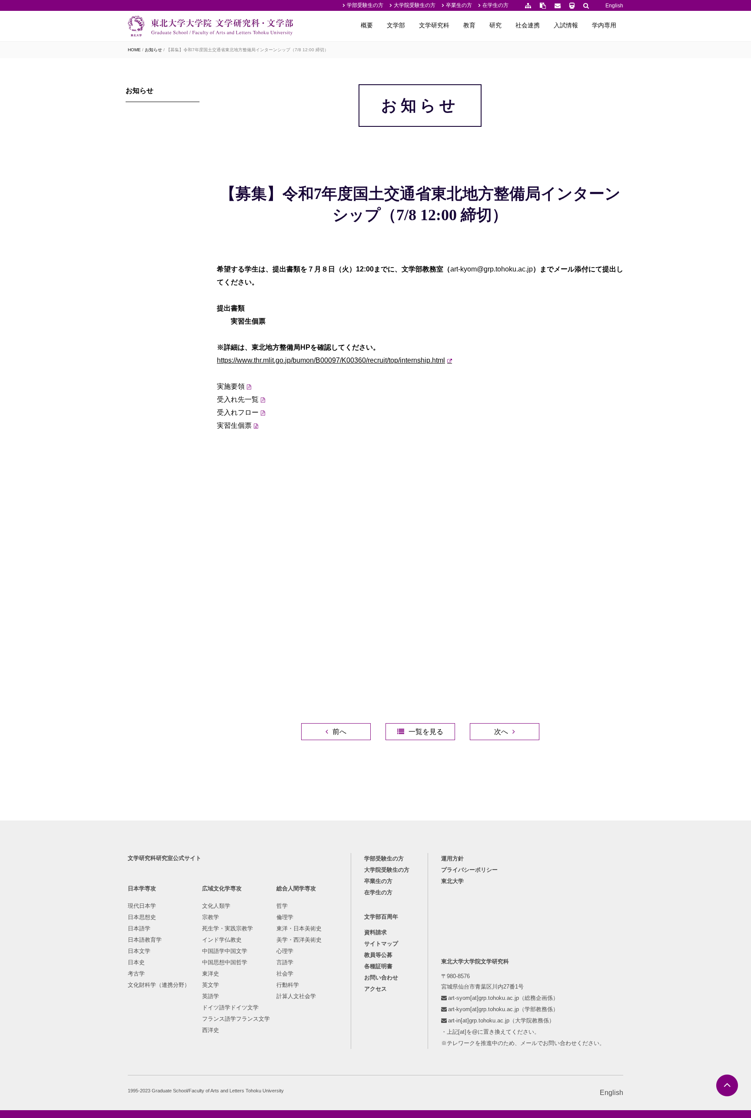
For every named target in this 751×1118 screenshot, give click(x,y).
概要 (367, 25)
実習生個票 (234, 425)
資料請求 (375, 932)
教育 (469, 25)
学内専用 (604, 25)
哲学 (282, 906)
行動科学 (287, 985)
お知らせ (153, 49)
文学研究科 (434, 25)
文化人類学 (216, 906)
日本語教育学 (145, 939)
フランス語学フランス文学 (236, 1018)
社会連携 (527, 25)
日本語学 (139, 928)
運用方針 (452, 858)
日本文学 (139, 951)
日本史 (136, 962)
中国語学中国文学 (224, 951)
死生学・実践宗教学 (227, 928)
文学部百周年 (381, 916)
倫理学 (284, 917)
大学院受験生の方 (414, 5)
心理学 (284, 951)
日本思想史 (142, 917)
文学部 (396, 25)
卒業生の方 (459, 5)
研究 (495, 25)
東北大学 (452, 881)
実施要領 (231, 386)
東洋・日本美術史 (299, 928)
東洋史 (210, 973)
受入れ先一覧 (238, 399)
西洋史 (210, 1030)
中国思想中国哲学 (224, 962)
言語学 (284, 962)
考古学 (136, 973)
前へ (339, 731)
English (614, 6)
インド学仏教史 (222, 939)
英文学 (210, 985)
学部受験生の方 (365, 5)
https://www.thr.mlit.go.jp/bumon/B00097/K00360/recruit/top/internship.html (331, 360)
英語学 (210, 996)
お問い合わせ (381, 977)
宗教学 (210, 917)
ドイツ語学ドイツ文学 (230, 1007)
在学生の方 (495, 5)
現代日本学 (142, 906)
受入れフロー (238, 412)
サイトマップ (381, 943)
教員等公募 (378, 955)
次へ (501, 731)
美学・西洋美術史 (299, 939)
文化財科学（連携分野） (159, 985)
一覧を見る (426, 731)
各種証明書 (378, 966)
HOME (134, 49)
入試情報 (566, 25)
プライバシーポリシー (469, 870)
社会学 (284, 973)
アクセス (375, 989)
